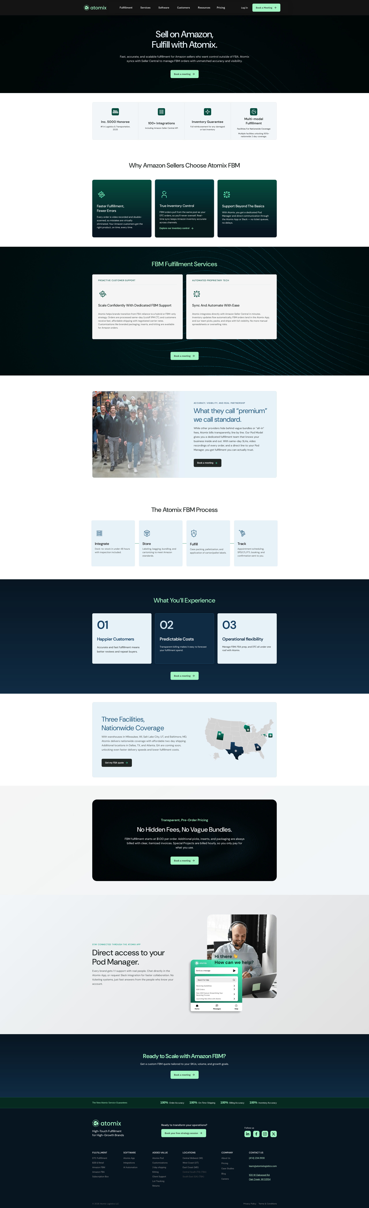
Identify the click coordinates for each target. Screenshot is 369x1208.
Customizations (160, 1162)
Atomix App (129, 1158)
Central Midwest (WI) (193, 1158)
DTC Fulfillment (99, 1158)
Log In (244, 7)
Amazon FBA (98, 1172)
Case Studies (227, 1168)
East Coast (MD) (191, 1167)
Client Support (159, 1176)
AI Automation (130, 1167)
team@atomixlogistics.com (263, 1166)
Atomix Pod (158, 1158)
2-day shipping (159, 1167)
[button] (127, 7)
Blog (223, 1173)
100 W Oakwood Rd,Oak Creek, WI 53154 (260, 1177)
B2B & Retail (98, 1162)
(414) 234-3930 (257, 1158)
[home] (95, 7)
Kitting (155, 1172)
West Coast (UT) (191, 1162)
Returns (156, 1186)
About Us (225, 1158)
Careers (225, 1179)
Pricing (221, 7)
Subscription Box (100, 1176)
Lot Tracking (158, 1181)
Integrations (129, 1162)
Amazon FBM (98, 1167)
